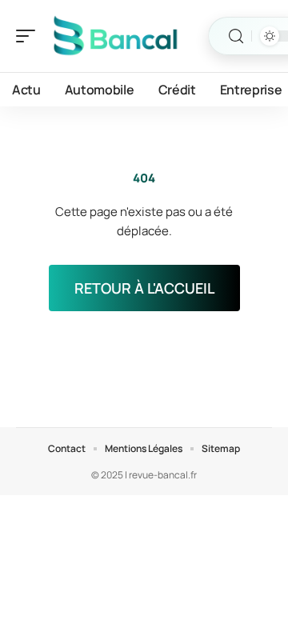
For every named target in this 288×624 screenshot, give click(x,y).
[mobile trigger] (29, 36)
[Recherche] (236, 36)
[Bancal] (115, 36)
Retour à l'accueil (144, 288)
